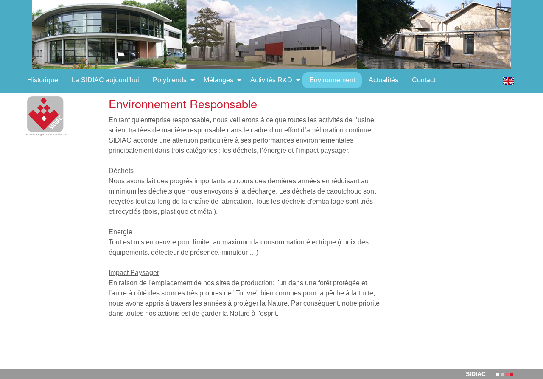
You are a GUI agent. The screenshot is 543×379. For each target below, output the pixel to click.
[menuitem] (42, 80)
